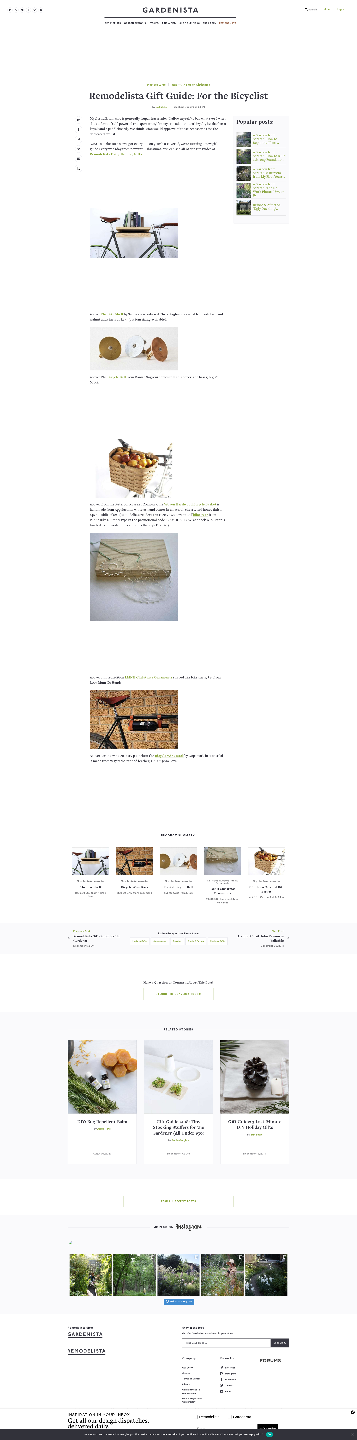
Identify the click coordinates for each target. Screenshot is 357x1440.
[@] (79, 1245)
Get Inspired (112, 23)
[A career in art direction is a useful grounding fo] (266, 1275)
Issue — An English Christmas (190, 84)
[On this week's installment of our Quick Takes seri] (222, 1275)
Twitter (229, 1386)
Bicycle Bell (116, 377)
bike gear (200, 515)
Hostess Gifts (156, 84)
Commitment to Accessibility (191, 1391)
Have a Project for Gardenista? (192, 1400)
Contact (187, 1373)
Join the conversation (180, 994)
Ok (269, 1434)
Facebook (230, 1380)
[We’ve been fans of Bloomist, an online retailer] (91, 1275)
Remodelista (227, 23)
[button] (310, 10)
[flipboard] (10, 10)
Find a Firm (169, 23)
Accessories (159, 941)
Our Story (209, 23)
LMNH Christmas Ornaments (148, 677)
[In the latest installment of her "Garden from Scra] (178, 1275)
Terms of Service (191, 1379)
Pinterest (230, 1368)
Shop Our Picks (189, 23)
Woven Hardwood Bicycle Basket (190, 504)
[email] (40, 10)
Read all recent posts (178, 1201)
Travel (154, 23)
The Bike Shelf (112, 314)
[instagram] (22, 10)
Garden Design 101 (135, 23)
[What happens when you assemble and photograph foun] (134, 1275)
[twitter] (34, 10)
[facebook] (28, 10)
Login (340, 9)
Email (228, 1391)
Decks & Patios (196, 941)
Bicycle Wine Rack (169, 756)
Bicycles (177, 941)
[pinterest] (16, 10)
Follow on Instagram (181, 1302)
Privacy (186, 1384)
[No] (352, 1434)
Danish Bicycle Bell (178, 887)
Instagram (230, 1374)
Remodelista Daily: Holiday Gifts (116, 154)
